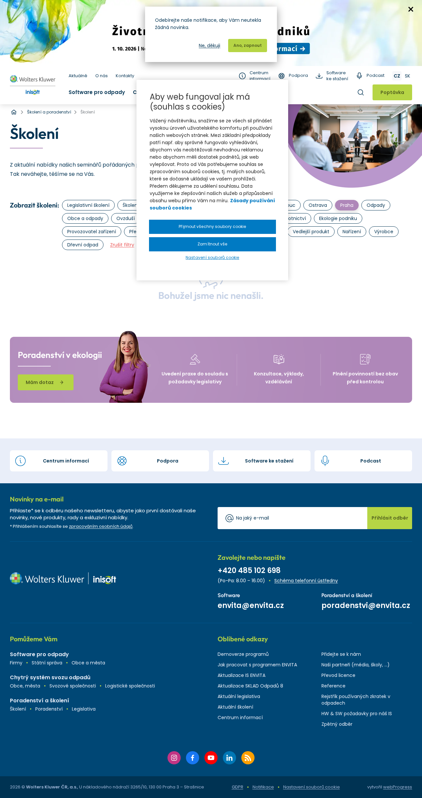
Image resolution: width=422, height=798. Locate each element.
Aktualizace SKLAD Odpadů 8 (250, 686)
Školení (18, 709)
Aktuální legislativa (239, 696)
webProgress (397, 787)
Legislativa (84, 709)
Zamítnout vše (212, 244)
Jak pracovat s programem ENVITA (257, 664)
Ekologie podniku (338, 218)
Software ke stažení (337, 76)
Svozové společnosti (72, 686)
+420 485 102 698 (249, 570)
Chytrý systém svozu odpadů (50, 677)
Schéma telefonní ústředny (306, 580)
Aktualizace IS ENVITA (241, 675)
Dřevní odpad (82, 244)
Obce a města (88, 662)
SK (407, 76)
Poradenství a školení (39, 700)
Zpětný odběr (336, 724)
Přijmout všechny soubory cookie (212, 226)
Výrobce (383, 231)
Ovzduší (125, 218)
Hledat (361, 92)
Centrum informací (260, 76)
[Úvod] (14, 112)
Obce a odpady (85, 218)
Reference (333, 686)
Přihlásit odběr (390, 518)
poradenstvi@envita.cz (365, 605)
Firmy (16, 662)
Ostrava (318, 205)
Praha (346, 205)
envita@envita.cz (251, 605)
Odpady (376, 205)
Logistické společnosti (130, 686)
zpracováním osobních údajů (101, 526)
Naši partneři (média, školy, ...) (355, 664)
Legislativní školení (88, 205)
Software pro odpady (97, 92)
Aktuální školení (235, 707)
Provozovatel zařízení (91, 231)
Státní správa (47, 662)
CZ (397, 76)
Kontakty (125, 76)
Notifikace (263, 787)
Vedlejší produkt (311, 231)
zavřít (411, 9)
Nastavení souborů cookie (311, 787)
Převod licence (338, 675)
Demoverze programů (243, 654)
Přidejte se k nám (341, 654)
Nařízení (352, 231)
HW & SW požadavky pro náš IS (356, 713)
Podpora (298, 76)
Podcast (375, 76)
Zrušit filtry (122, 244)
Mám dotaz (40, 382)
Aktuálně (78, 76)
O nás (101, 76)
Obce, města (25, 686)
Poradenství (49, 709)
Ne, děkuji (209, 45)
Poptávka (392, 92)
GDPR (237, 787)
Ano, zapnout (247, 45)
